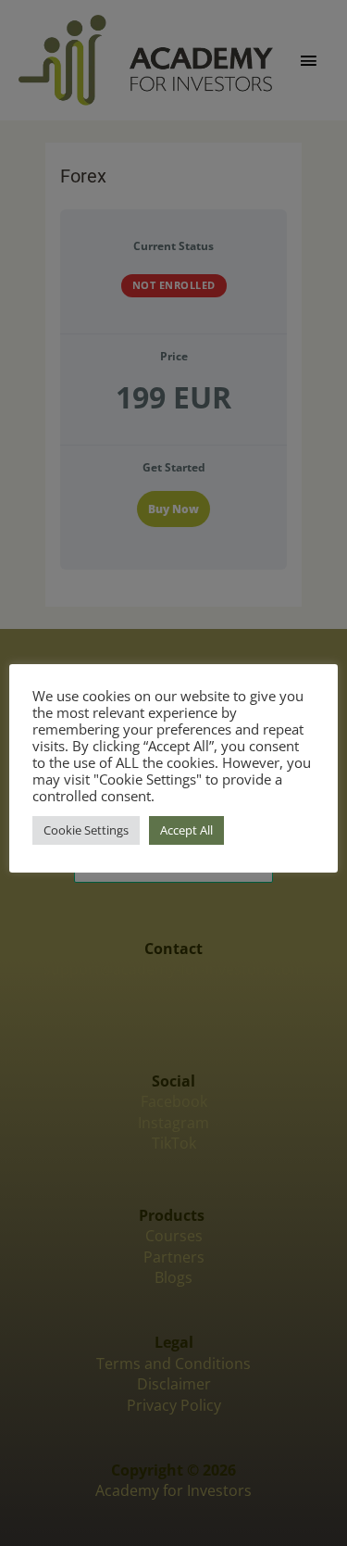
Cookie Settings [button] (86, 830)
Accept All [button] (186, 830)
